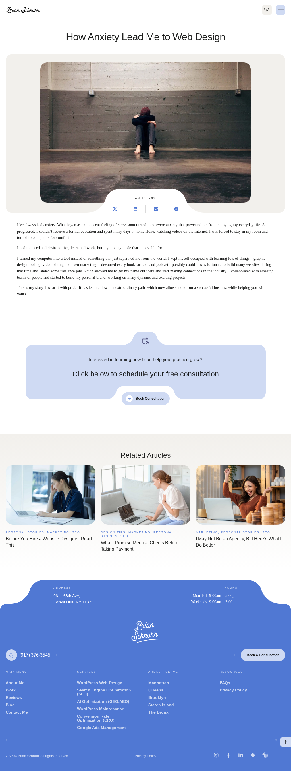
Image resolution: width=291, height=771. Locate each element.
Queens (155, 690)
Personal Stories (25, 532)
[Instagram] (216, 755)
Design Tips (113, 532)
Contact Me (17, 712)
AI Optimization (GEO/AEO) (103, 701)
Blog (10, 705)
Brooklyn (157, 697)
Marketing (58, 532)
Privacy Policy (233, 690)
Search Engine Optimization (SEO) (104, 692)
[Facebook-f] (228, 755)
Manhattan (158, 682)
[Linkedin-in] (240, 755)
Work (11, 690)
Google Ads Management (101, 727)
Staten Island (161, 705)
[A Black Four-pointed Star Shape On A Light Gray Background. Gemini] (253, 755)
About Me (15, 682)
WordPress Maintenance (100, 709)
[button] (280, 10)
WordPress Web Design (99, 682)
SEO (76, 532)
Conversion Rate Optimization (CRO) (96, 718)
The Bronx (158, 712)
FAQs (225, 682)
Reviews (14, 697)
